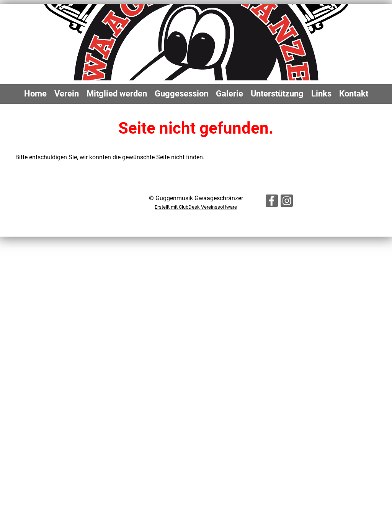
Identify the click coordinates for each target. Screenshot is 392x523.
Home (35, 93)
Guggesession (181, 93)
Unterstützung (277, 93)
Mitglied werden (117, 93)
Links (321, 93)
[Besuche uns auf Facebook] (272, 202)
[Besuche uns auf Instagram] (287, 202)
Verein (66, 93)
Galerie (229, 93)
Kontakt (353, 93)
